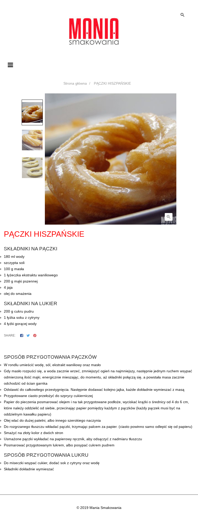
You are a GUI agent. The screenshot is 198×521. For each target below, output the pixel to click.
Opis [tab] (78, 347)
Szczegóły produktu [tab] (104, 347)
